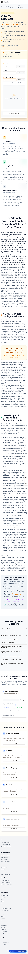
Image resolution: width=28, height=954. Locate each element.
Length (6, 63)
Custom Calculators (5, 910)
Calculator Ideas (4, 906)
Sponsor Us (3, 920)
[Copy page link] (26, 483)
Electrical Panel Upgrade (6, 884)
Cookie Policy (4, 944)
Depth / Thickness (9, 77)
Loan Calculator (4, 857)
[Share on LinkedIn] (26, 477)
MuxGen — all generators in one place (10, 933)
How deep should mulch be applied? (9, 639)
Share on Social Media (8, 703)
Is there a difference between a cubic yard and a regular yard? (12, 651)
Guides (2, 901)
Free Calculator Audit (6, 908)
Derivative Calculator (6, 842)
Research (3, 904)
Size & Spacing (12, 6)
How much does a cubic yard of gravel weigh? (11, 659)
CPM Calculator (4, 872)
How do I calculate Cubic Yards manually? (10, 632)
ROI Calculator (4, 859)
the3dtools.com (4, 927)
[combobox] (21, 66)
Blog (2, 899)
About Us (3, 916)
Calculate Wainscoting (7, 46)
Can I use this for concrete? (7, 642)
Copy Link (5, 698)
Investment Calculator (6, 861)
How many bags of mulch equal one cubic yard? (12, 635)
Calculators (6, 6)
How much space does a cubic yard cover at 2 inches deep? (11, 647)
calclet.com (3, 929)
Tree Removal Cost (5, 880)
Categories (3, 897)
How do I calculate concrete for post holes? (11, 656)
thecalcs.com (4, 925)
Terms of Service (5, 942)
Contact (3, 918)
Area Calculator (4, 849)
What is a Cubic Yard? (6, 628)
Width (6, 70)
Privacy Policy (4, 940)
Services (3, 923)
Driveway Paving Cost (6, 882)
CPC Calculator (4, 870)
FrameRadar (4, 931)
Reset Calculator (15, 113)
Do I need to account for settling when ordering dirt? (12, 664)
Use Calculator (14, 743)
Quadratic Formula (5, 844)
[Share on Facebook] (26, 480)
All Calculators (4, 895)
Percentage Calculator (6, 846)
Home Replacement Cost (6, 886)
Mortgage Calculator (5, 855)
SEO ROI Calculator (5, 874)
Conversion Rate (4, 867)
